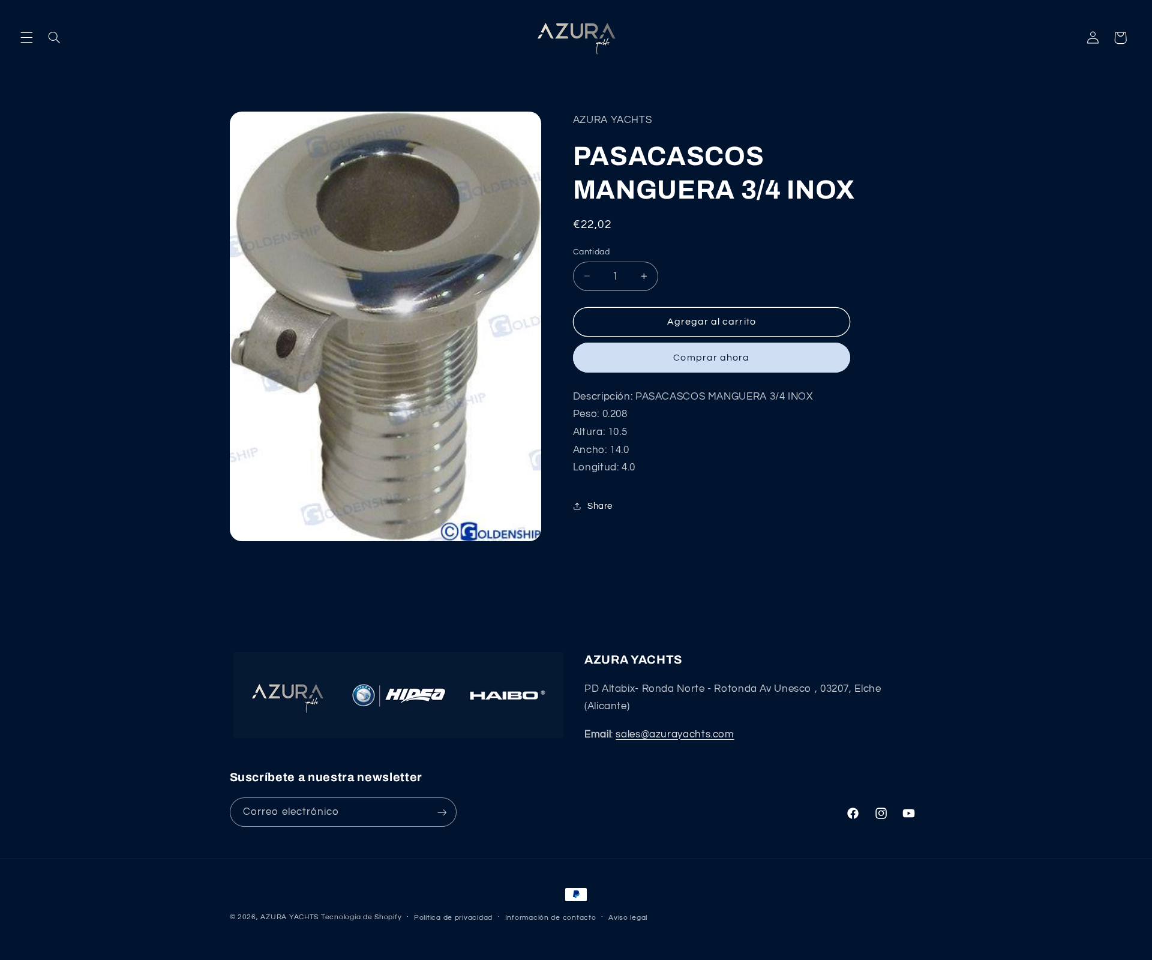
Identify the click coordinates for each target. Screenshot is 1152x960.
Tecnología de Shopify (361, 917)
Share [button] (600, 506)
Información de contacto (550, 917)
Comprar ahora (711, 357)
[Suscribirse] (441, 812)
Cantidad (591, 251)
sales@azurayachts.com (675, 734)
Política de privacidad (453, 917)
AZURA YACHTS (289, 917)
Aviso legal (627, 917)
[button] (26, 38)
